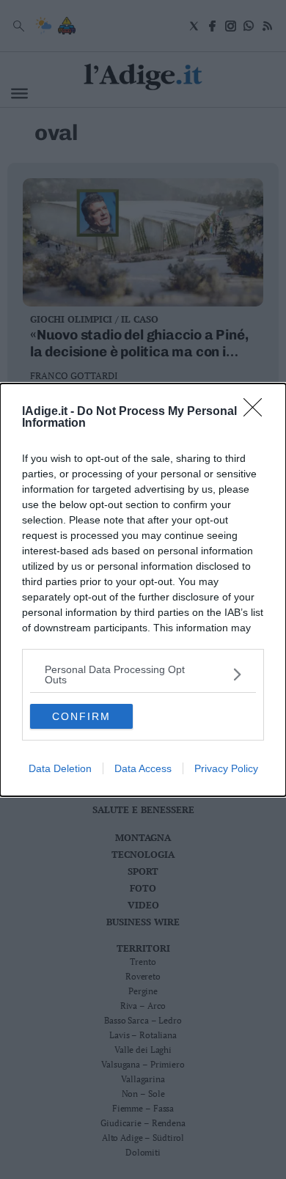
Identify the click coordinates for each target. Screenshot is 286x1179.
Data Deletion (60, 768)
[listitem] (143, 674)
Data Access (143, 768)
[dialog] (143, 589)
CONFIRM (81, 716)
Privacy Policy (226, 768)
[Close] (257, 412)
